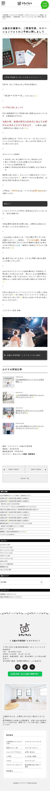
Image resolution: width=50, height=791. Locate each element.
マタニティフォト (5, 553)
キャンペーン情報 (20, 454)
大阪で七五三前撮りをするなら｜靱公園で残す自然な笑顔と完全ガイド (19, 509)
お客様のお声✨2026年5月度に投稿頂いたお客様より (14, 512)
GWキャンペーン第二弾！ (7, 529)
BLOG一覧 (25, 478)
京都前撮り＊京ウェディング (8, 594)
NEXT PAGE (36, 469)
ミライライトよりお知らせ (7, 534)
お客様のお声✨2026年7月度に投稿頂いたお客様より (14, 498)
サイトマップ (30, 760)
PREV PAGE (14, 469)
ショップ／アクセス (13, 752)
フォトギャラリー (31, 748)
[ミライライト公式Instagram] (18, 667)
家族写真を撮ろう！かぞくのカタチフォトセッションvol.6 (16, 523)
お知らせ (2, 561)
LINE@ (14, 191)
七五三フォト (3, 555)
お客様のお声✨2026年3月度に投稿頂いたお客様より (14, 520)
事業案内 (9, 771)
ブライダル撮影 (33, 240)
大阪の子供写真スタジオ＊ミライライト (11, 597)
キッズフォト (3, 544)
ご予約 (8, 756)
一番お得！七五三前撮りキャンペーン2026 (12, 526)
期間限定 (31, 454)
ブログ (8, 760)
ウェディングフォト (5, 558)
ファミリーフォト (5, 547)
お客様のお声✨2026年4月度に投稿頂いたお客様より (14, 517)
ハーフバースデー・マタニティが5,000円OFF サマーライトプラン (18, 506)
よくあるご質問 (30, 756)
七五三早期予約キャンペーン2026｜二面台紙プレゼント (15, 495)
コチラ (37, 245)
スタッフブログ (4, 569)
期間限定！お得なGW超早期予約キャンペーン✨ (13, 531)
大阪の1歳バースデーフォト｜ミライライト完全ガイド (15, 515)
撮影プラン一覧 (12, 748)
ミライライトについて (33, 741)
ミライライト (23, 783)
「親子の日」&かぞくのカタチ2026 (10, 504)
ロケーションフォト (5, 550)
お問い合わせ (38, 191)
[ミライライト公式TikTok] (25, 667)
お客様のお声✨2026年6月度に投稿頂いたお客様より (14, 501)
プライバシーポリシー (14, 765)
